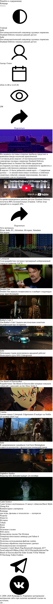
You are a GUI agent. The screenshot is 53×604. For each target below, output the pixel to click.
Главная (3, 28)
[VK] (26, 585)
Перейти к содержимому (11, 1)
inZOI (12, 550)
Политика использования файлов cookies (18, 541)
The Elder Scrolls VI (26, 553)
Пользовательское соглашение (13, 546)
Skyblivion (40, 550)
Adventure (19, 230)
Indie (2, 30)
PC (12, 230)
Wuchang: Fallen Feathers (12, 555)
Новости (4, 518)
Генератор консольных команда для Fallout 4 (19, 536)
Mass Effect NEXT (22, 550)
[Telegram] (26, 565)
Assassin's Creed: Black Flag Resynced (16, 548)
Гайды (3, 522)
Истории (28, 230)
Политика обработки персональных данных (19, 543)
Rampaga (4, 3)
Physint (33, 550)
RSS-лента (4, 532)
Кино (2, 525)
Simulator (37, 230)
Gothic (7, 550)
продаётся (4, 204)
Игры (2, 230)
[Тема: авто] (20, 16)
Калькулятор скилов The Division (14, 534)
